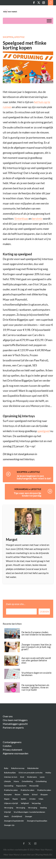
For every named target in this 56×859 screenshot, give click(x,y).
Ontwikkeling (27, 781)
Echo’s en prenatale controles (30, 772)
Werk (6, 816)
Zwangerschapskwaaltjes (37, 821)
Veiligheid (25, 803)
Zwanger (28, 816)
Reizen (17, 794)
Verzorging (8, 807)
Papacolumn (21, 786)
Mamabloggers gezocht (15, 723)
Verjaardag (21, 489)
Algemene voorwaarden (15, 753)
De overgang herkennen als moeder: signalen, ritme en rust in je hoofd (35, 687)
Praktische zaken (11, 790)
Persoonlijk (34, 786)
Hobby (48, 772)
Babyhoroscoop (17, 768)
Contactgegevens (12, 742)
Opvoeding (8, 786)
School (34, 794)
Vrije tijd (7, 812)
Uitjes (41, 799)
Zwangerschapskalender (14, 821)
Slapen (6, 799)
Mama (16, 781)
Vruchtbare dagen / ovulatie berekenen (29, 812)
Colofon (7, 745)
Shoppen (8, 37)
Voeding (43, 807)
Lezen (42, 777)
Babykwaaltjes (10, 772)
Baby (6, 768)
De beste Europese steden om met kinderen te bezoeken (36, 633)
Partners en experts (13, 727)
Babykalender (33, 768)
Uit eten (32, 799)
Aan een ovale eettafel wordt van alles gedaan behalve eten (36, 660)
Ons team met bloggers (15, 720)
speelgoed (43, 431)
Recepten (8, 794)
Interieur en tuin (10, 777)
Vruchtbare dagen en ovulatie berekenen (36, 673)
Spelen (23, 799)
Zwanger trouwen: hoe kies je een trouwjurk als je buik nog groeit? (36, 647)
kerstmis (37, 218)
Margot (11, 539)
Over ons (8, 716)
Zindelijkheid (17, 816)
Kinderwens (32, 777)
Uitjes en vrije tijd (11, 803)
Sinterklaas (21, 218)
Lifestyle (19, 37)
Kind (22, 777)
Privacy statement (12, 749)
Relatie (26, 794)
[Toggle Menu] (49, 20)
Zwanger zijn (9, 825)
